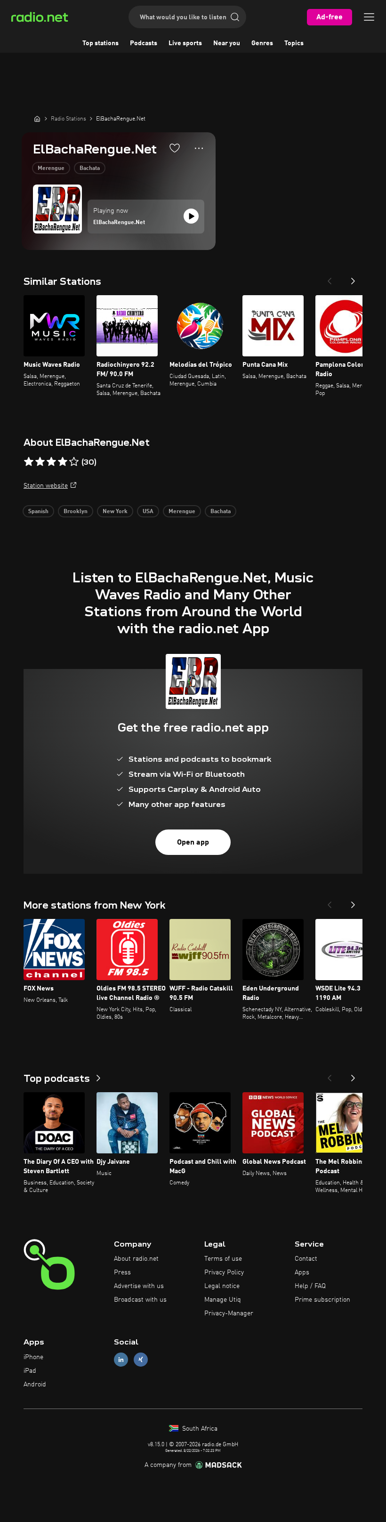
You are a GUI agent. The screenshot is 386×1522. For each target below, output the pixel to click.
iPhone (33, 1357)
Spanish (38, 512)
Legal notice (222, 1286)
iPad (30, 1371)
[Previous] (329, 278)
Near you (226, 43)
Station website (46, 486)
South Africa (198, 1428)
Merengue (51, 168)
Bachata (90, 168)
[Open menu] (369, 17)
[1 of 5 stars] (28, 461)
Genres (262, 43)
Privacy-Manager (228, 1313)
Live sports (185, 43)
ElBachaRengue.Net (119, 222)
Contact (306, 1259)
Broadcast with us (140, 1300)
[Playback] (191, 216)
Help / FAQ (310, 1286)
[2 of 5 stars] (40, 461)
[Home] (37, 118)
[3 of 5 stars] (51, 461)
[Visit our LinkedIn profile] (121, 1360)
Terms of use (223, 1259)
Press (122, 1272)
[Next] (353, 278)
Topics (294, 43)
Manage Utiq (222, 1300)
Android (35, 1384)
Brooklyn (76, 512)
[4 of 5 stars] (62, 461)
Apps (302, 1272)
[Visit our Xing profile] (141, 1360)
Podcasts (143, 43)
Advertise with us (139, 1286)
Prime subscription (322, 1300)
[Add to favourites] (174, 147)
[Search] (235, 17)
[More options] (198, 148)
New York (115, 512)
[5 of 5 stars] (74, 461)
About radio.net (136, 1259)
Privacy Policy (224, 1272)
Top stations (100, 43)
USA (148, 512)
